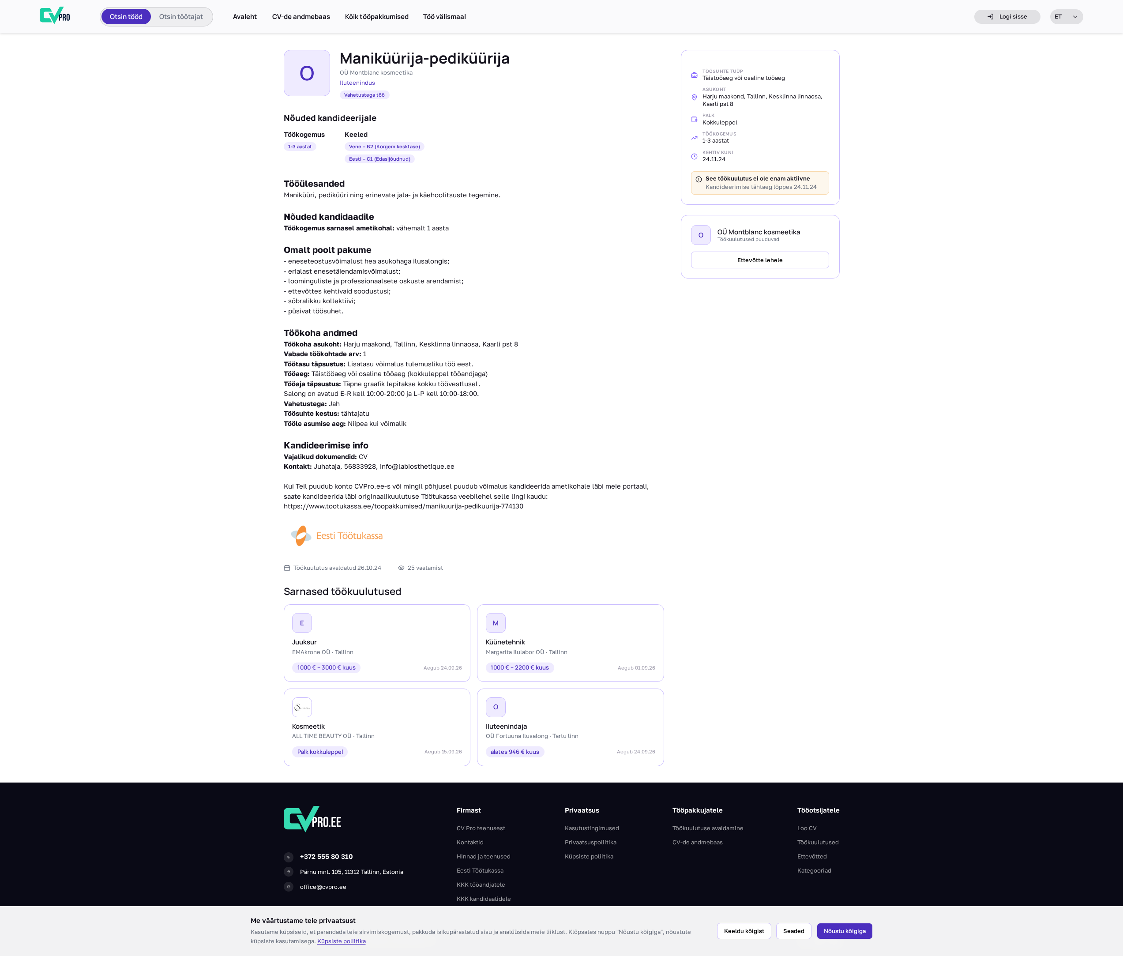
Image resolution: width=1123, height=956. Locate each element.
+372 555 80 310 (326, 856)
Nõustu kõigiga (845, 930)
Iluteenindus (357, 82)
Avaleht (245, 16)
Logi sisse (1013, 16)
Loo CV (807, 828)
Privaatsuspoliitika (590, 842)
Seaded (793, 930)
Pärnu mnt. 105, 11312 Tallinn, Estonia (351, 871)
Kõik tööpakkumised (377, 16)
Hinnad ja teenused (484, 856)
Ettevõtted (812, 856)
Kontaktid (470, 842)
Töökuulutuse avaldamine (708, 828)
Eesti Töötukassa (480, 870)
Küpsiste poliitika (341, 941)
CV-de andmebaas (301, 16)
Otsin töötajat (181, 16)
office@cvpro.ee (323, 886)
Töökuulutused (818, 842)
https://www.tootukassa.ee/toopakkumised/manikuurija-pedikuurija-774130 (403, 506)
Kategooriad (814, 870)
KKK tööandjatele (481, 884)
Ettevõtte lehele (760, 259)
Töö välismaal (444, 16)
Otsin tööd (126, 16)
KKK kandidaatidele (484, 898)
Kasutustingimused (592, 828)
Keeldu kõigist (744, 930)
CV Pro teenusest (481, 828)
